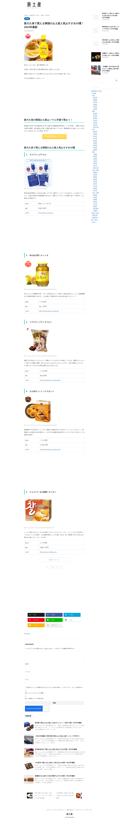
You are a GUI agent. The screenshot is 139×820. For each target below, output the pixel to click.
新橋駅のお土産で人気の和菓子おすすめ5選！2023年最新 (55, 776)
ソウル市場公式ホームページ (53, 136)
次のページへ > (54, 560)
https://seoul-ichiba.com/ (48, 552)
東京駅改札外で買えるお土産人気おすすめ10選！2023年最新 (56, 749)
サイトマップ (79, 809)
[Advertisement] (54, 99)
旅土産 (69, 814)
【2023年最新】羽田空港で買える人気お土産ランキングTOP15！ (57, 736)
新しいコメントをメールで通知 (34, 693)
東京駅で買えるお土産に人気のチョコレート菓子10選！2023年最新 (58, 723)
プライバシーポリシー (58, 809)
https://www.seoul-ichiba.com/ (50, 380)
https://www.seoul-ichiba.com (49, 311)
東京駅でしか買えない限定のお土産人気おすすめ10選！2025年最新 (110, 15)
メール (27, 672)
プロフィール (88, 809)
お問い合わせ (70, 809)
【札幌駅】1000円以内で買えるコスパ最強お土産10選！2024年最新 (111, 68)
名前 (27, 664)
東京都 (28, 633)
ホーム (48, 809)
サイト (27, 679)
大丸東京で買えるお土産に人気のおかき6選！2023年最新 (55, 762)
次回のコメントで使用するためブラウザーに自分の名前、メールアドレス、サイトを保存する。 (55, 687)
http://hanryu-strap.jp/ (45, 213)
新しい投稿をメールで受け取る (34, 698)
